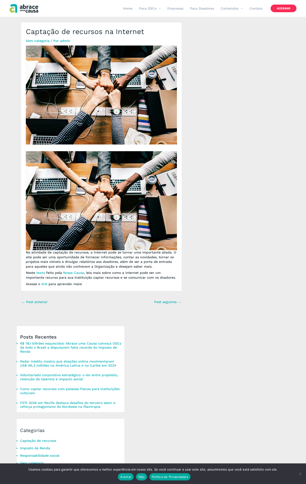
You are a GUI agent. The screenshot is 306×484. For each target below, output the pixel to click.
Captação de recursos (38, 441)
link (44, 284)
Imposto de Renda (35, 448)
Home (127, 8)
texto (40, 273)
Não (141, 477)
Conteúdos (229, 8)
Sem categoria (37, 41)
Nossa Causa (73, 273)
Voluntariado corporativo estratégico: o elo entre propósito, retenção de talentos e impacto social (69, 377)
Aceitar (125, 477)
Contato (255, 8)
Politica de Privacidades (170, 477)
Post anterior (35, 302)
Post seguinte (167, 302)
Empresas (175, 8)
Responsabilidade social (39, 455)
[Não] (300, 473)
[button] (283, 8)
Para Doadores (202, 8)
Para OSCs (147, 8)
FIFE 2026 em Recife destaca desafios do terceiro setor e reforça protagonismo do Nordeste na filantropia (67, 405)
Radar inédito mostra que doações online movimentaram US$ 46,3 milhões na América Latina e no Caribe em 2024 (68, 363)
